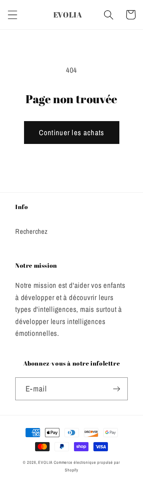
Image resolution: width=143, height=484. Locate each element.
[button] (12, 15)
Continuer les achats (71, 132)
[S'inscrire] (116, 389)
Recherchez (31, 231)
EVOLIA (45, 462)
